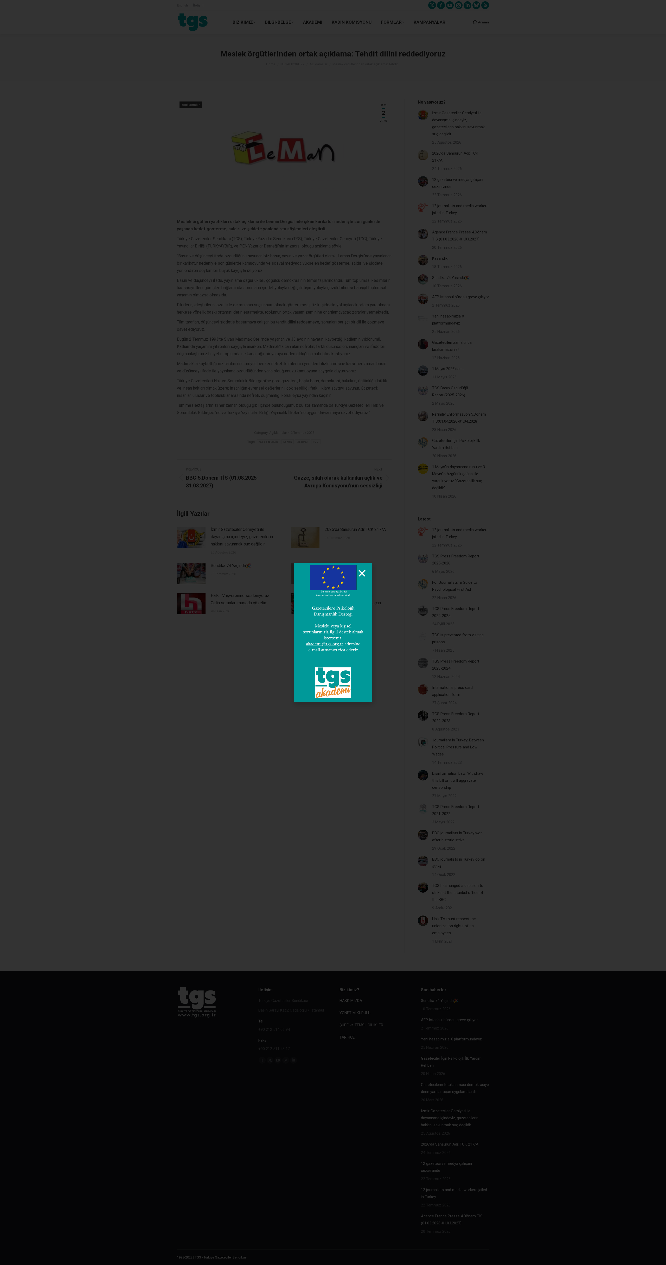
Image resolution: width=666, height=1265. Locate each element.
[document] (333, 632)
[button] (362, 573)
